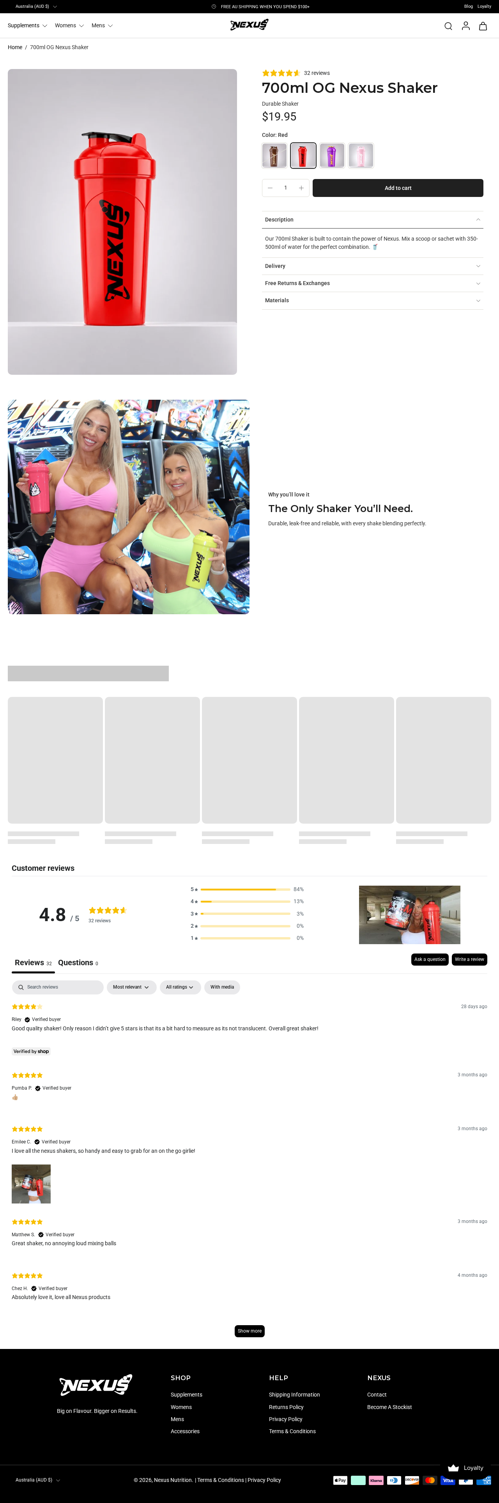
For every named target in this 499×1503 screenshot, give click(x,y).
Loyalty (484, 6)
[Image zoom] (122, 222)
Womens (65, 25)
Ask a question (430, 959)
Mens (98, 25)
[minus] (270, 188)
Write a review (469, 959)
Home (15, 47)
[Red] (303, 155)
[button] (398, 188)
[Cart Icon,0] (482, 25)
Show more (250, 1331)
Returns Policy (286, 1407)
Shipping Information (294, 1395)
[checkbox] (222, 987)
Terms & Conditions (292, 1431)
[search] (448, 26)
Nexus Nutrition (173, 1480)
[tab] (78, 963)
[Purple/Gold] (332, 155)
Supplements (23, 25)
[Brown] (274, 155)
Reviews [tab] (33, 962)
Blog (468, 6)
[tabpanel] (249, 1162)
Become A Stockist (389, 1407)
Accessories (185, 1431)
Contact (377, 1395)
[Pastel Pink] (361, 155)
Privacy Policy (286, 1419)
